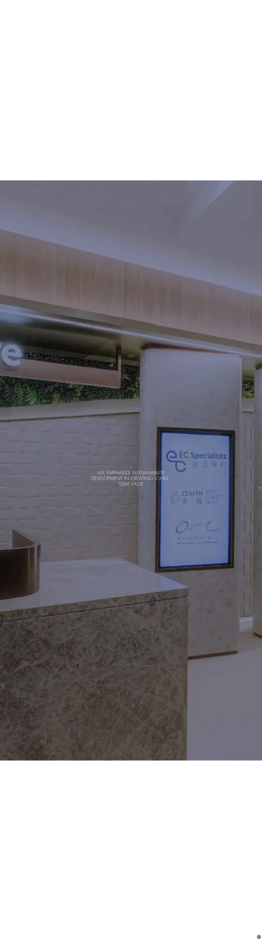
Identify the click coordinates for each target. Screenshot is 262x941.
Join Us (151, 15)
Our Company (112, 15)
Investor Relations (133, 15)
